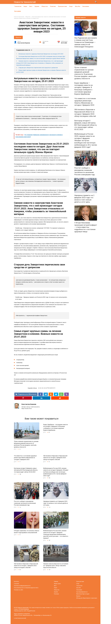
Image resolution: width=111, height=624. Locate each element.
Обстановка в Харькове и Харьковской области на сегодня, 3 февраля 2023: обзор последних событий (55, 457)
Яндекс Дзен (57, 583)
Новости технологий (25, 2)
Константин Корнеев (29, 404)
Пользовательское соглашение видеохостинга (26, 587)
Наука (25, 6)
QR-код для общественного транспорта (86, 598)
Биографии (17, 11)
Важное (78, 596)
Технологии (17, 6)
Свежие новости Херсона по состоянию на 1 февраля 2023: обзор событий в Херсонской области (55, 565)
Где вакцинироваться (81, 592)
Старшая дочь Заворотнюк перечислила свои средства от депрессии (38, 67)
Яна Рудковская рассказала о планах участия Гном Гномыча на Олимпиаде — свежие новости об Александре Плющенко (85, 42)
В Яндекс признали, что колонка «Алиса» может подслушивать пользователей (26, 531)
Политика (53, 6)
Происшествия (62, 6)
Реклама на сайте (18, 589)
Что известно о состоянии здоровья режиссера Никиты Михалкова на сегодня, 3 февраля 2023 (25, 457)
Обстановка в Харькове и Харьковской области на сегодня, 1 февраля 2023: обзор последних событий (26, 565)
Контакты (16, 581)
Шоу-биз (77, 6)
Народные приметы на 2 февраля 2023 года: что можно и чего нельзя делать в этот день (55, 503)
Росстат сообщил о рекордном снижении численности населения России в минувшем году (25, 503)
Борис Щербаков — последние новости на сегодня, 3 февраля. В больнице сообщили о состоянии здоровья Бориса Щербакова (55, 427)
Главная (56, 581)
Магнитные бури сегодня (82, 594)
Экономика (85, 6)
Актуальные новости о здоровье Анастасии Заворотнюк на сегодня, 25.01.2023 (41, 54)
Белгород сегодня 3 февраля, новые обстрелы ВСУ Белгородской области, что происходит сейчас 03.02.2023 (26, 470)
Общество (44, 6)
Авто (30, 6)
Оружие (37, 6)
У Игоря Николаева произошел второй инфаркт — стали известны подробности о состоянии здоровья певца (85, 227)
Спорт (71, 6)
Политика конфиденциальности (22, 585)
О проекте (16, 583)
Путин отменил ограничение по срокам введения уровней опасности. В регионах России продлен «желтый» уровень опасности (26, 444)
